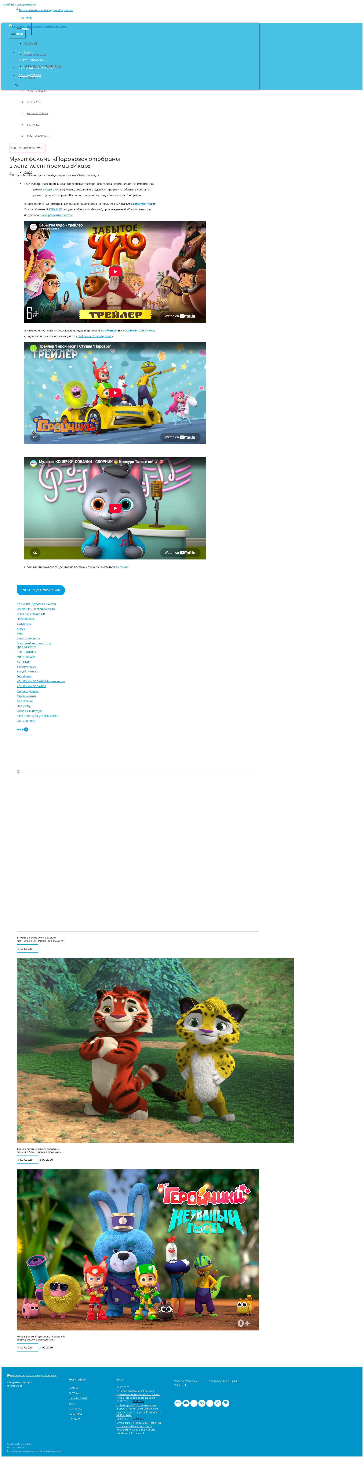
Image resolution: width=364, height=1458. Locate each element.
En (22, 18)
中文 (29, 18)
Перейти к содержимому (19, 4)
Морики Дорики (27, 691)
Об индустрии (30, 75)
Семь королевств (28, 638)
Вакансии (75, 1414)
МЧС (20, 633)
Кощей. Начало (27, 671)
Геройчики (24, 676)
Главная (25, 45)
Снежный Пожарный (31, 613)
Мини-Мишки (26, 656)
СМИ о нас (75, 1409)
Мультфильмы (35, 55)
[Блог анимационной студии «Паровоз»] (44, 10)
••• (20, 730)
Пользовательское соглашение (20, 1451)
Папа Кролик (25, 618)
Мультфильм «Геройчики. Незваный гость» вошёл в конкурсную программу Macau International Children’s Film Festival (41, 1341)
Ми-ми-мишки (26, 696)
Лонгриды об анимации (38, 68)
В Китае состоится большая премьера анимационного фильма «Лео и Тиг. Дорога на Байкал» (40, 940)
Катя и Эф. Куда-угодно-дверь (37, 715)
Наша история (78, 1398)
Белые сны (24, 623)
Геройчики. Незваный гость (36, 608)
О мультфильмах (32, 60)
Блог (72, 1403)
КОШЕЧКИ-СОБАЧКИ (137, 330)
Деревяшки (25, 701)
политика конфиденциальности (48, 1451)
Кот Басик (23, 661)
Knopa (21, 628)
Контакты (75, 1419)
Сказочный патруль (30, 710)
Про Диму (24, 705)
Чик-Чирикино (26, 651)
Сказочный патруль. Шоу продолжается (34, 645)
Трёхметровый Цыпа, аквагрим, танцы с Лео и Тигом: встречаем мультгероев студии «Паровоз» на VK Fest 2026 (40, 1153)
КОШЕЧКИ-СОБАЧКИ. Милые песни (41, 681)
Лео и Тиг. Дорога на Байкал (36, 604)
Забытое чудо (26, 666)
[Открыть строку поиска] (17, 85)
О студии (26, 52)
